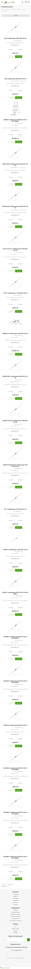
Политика (15, 904)
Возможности (15, 918)
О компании (15, 894)
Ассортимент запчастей (15, 920)
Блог (15, 926)
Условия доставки (15, 914)
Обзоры (15, 932)
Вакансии (15, 900)
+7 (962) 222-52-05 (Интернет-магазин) (16, 947)
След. (9, 884)
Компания (15, 892)
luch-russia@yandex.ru (16, 950)
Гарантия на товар (15, 916)
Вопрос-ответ (15, 928)
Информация (16, 908)
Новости (15, 896)
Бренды (15, 930)
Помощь (15, 910)
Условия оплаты (15, 912)
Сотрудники (15, 898)
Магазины (15, 902)
